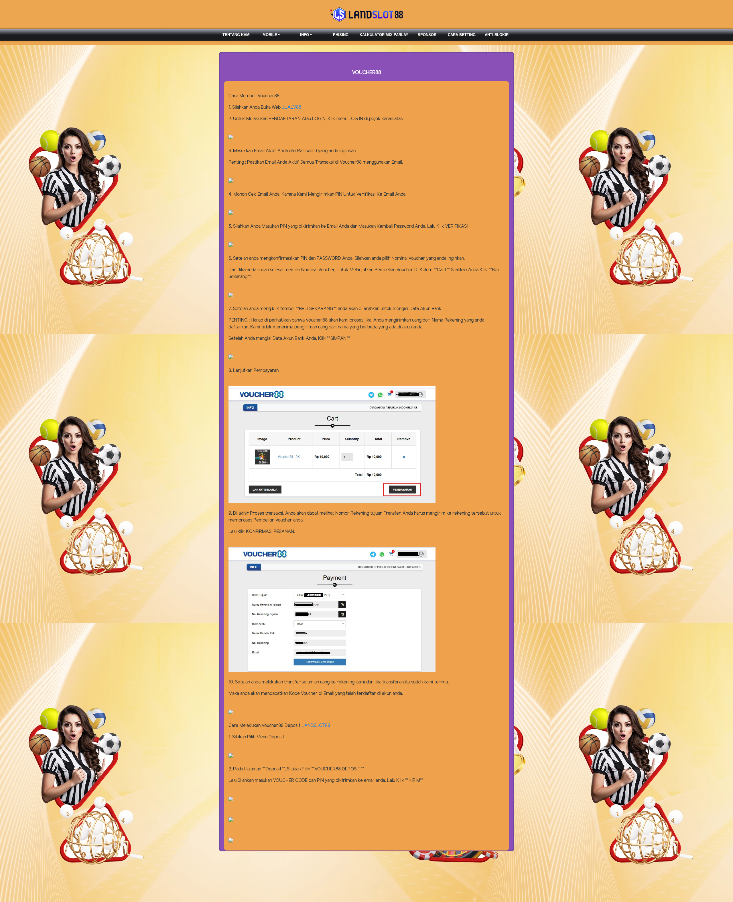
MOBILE (270, 35)
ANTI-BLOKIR (497, 35)
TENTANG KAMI (236, 35)
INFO (304, 35)
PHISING (340, 35)
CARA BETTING (462, 35)
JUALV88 (291, 107)
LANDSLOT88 (316, 725)
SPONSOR (427, 35)
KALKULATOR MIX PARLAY (384, 35)
